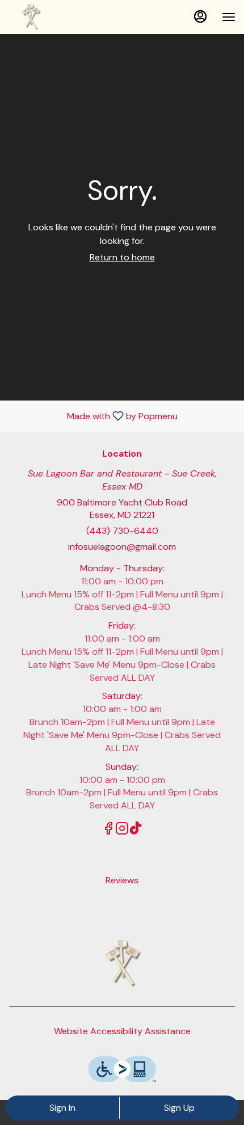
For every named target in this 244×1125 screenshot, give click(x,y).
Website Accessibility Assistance (122, 1031)
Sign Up (179, 1108)
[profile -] (200, 16)
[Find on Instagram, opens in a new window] (122, 830)
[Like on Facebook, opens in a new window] (108, 830)
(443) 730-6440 (122, 531)
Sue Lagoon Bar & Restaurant (122, 963)
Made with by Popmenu (93, 415)
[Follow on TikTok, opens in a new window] (135, 830)
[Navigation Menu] (228, 17)
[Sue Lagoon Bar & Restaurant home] (60, 17)
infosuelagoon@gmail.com (122, 547)
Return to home (122, 257)
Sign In (62, 1108)
